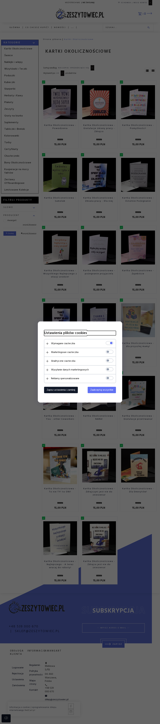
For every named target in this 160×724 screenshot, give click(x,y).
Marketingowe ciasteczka (64, 352)
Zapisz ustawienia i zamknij (61, 390)
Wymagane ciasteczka (63, 344)
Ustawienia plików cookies (65, 333)
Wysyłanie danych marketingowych (70, 370)
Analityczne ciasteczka (63, 361)
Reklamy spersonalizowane (65, 379)
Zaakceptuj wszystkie (101, 390)
